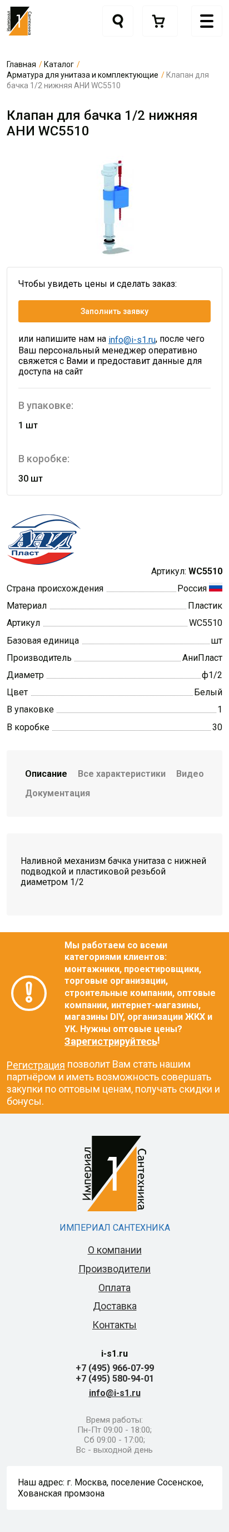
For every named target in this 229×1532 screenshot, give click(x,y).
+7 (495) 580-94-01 (115, 1378)
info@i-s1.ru (132, 340)
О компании (115, 1250)
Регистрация (36, 1065)
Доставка (115, 1306)
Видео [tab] (190, 773)
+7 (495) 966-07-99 (115, 1368)
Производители (114, 1269)
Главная (21, 64)
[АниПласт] (66, 539)
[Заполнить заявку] (160, 21)
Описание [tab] (46, 773)
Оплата (114, 1287)
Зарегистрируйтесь (110, 1041)
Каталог (59, 64)
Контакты (114, 1325)
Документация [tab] (57, 793)
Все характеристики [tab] (122, 773)
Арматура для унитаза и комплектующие (82, 74)
